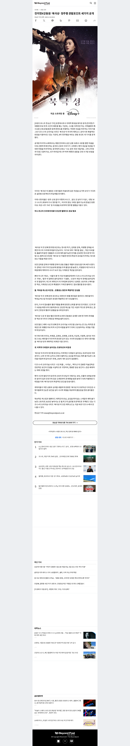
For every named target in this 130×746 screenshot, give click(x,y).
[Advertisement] (65, 510)
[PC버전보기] (71, 741)
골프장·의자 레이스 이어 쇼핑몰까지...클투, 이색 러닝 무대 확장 (55, 572)
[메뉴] (95, 3)
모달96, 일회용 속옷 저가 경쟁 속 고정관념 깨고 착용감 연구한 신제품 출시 (59, 584)
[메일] (58, 741)
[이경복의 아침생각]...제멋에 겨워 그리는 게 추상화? (51, 589)
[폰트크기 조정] (94, 20)
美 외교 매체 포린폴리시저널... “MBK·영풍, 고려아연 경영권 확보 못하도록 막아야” (62, 578)
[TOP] (65, 741)
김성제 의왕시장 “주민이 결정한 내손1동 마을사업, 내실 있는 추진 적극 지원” (60, 567)
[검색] (90, 3)
